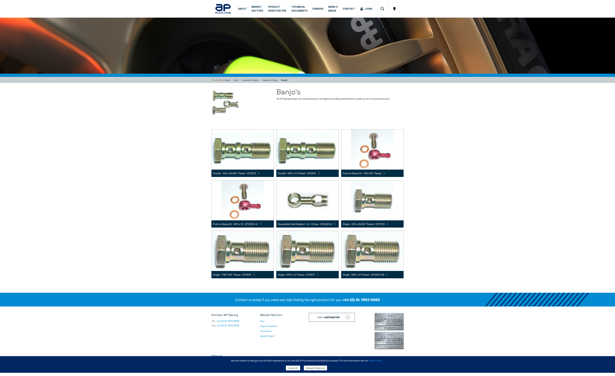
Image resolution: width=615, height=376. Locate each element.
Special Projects (267, 335)
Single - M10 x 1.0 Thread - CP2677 (296, 274)
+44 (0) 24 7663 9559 (228, 325)
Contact (349, 8)
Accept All (293, 367)
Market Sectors (257, 8)
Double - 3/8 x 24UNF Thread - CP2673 (234, 173)
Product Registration (277, 8)
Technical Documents (299, 8)
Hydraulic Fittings (270, 80)
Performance (265, 330)
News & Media (333, 8)
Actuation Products (250, 80)
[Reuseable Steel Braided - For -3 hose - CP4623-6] (307, 200)
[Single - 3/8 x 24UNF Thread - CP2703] (372, 200)
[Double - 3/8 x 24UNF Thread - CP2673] (243, 150)
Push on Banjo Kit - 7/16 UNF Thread (362, 173)
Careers (318, 8)
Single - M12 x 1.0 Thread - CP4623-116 (363, 274)
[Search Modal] (382, 8)
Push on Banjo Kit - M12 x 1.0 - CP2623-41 (235, 224)
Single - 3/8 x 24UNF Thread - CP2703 (364, 224)
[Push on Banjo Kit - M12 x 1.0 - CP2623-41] (243, 200)
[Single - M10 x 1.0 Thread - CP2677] (307, 251)
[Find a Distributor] (394, 8)
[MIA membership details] (389, 322)
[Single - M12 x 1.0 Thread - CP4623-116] (372, 251)
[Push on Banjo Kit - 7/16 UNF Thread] (372, 150)
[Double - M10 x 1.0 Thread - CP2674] (307, 150)
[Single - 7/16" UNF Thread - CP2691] (243, 251)
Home (227, 80)
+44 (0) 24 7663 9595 (361, 299)
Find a (328, 317)
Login (368, 8)
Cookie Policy (375, 360)
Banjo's (284, 80)
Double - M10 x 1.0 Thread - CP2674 (297, 173)
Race (236, 80)
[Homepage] (223, 9)
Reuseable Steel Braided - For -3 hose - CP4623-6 (305, 224)
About (242, 8)
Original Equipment (268, 325)
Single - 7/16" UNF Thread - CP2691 (232, 274)
